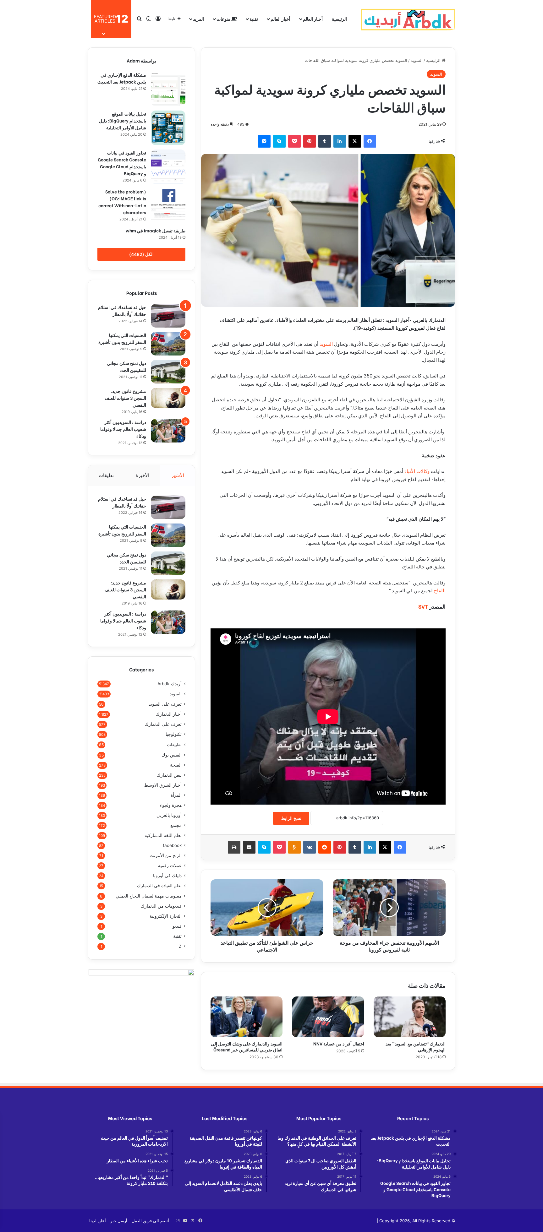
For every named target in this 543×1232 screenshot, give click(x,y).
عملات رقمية (170, 865)
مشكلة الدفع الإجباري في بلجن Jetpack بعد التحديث (121, 78)
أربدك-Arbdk (169, 683)
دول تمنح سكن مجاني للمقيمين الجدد (126, 366)
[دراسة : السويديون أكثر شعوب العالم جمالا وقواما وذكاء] (168, 430)
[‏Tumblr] (324, 141)
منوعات (224, 18)
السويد (417, 60)
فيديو (177, 926)
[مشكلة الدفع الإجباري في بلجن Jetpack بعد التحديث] (168, 89)
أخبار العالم (313, 18)
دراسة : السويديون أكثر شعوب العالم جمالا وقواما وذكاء (123, 429)
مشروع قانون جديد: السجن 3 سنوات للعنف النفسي (125, 398)
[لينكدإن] (339, 141)
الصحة (176, 765)
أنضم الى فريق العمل (150, 1220)
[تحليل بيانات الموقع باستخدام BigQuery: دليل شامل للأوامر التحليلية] (168, 128)
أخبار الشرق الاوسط (163, 785)
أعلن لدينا (97, 1220)
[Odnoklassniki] (294, 847)
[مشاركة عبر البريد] (249, 847)
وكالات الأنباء (417, 471)
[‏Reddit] (324, 847)
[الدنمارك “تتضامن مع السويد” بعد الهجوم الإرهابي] (410, 1016)
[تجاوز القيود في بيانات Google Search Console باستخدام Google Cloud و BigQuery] (168, 166)
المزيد (198, 18)
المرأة (176, 795)
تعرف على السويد (165, 704)
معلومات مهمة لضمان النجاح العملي (149, 895)
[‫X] (354, 141)
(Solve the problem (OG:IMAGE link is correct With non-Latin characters (122, 201)
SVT (423, 606)
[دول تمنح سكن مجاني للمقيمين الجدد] (168, 371)
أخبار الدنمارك (169, 714)
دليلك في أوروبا (167, 875)
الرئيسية (339, 18)
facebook (172, 845)
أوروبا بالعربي (169, 815)
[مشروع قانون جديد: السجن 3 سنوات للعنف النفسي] (168, 398)
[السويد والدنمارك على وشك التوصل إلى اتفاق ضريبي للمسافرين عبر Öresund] (246, 1016)
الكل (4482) (141, 254)
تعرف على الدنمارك (163, 724)
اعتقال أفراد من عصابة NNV (338, 1043)
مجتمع (176, 825)
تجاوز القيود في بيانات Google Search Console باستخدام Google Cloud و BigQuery (122, 162)
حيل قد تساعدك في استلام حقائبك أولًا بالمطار (122, 310)
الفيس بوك (172, 754)
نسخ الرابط (291, 818)
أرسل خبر (118, 1220)
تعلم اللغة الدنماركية (163, 835)
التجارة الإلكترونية (166, 916)
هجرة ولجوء (171, 805)
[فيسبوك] (370, 141)
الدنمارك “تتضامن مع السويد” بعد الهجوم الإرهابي (416, 1046)
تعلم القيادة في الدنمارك (159, 885)
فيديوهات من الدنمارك (161, 906)
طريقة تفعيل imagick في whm (155, 230)
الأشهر (177, 475)
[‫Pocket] (294, 141)
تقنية (254, 18)
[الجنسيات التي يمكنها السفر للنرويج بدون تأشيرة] (168, 343)
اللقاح (440, 591)
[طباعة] (234, 847)
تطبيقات (174, 744)
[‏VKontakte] (309, 847)
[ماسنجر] (264, 141)
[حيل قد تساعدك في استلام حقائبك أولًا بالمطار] (168, 316)
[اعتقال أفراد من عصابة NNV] (328, 1016)
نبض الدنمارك (169, 775)
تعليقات (106, 475)
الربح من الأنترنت (166, 855)
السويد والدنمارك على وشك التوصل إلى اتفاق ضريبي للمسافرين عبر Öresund (246, 1046)
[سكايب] (279, 141)
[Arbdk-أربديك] (408, 18)
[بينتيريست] (309, 141)
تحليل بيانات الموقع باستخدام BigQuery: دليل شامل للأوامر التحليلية (122, 120)
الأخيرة (142, 475)
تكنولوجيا (174, 734)
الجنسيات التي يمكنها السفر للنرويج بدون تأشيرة (122, 338)
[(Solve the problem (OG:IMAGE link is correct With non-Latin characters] (168, 205)
